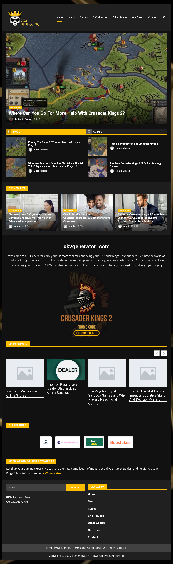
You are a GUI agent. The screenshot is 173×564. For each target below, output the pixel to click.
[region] (44, 538)
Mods (71, 17)
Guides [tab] (97, 131)
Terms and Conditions (87, 548)
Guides (84, 17)
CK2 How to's (15, 107)
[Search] (164, 17)
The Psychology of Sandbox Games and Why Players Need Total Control (106, 397)
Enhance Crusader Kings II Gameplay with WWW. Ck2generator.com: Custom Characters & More (141, 218)
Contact (152, 17)
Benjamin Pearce (22, 119)
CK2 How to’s (100, 17)
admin (17, 226)
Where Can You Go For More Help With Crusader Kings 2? (86, 78)
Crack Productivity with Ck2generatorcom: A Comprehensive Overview (86, 218)
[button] (164, 353)
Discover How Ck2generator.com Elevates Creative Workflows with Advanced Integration (29, 218)
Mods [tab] (16, 131)
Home (60, 17)
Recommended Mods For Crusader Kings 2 (97, 146)
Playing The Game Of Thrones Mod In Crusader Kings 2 (16, 146)
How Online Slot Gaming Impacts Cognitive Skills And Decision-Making (147, 395)
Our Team (137, 17)
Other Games (120, 17)
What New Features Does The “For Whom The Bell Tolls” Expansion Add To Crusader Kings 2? (16, 167)
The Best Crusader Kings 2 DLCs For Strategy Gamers (97, 167)
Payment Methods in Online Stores (21, 393)
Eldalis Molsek (40, 149)
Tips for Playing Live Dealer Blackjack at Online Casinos (62, 388)
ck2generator (52, 473)
